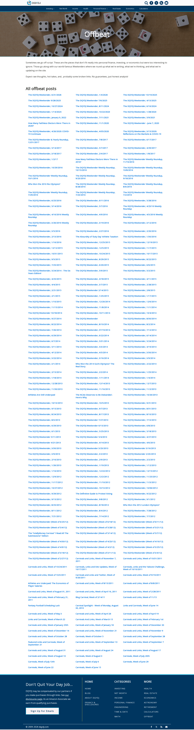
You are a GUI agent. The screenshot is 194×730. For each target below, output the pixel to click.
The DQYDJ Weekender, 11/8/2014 (92, 307)
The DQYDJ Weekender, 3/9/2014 (139, 358)
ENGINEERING (121, 707)
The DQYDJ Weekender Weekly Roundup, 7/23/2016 (95, 193)
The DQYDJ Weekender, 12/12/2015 (45, 248)
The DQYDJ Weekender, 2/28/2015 (139, 284)
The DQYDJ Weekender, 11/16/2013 (93, 389)
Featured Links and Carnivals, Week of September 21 (46, 643)
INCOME (118, 698)
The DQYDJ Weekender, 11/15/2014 (45, 307)
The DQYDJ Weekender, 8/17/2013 (92, 414)
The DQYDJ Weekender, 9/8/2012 (92, 499)
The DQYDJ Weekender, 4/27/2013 (139, 437)
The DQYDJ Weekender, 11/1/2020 (92, 123)
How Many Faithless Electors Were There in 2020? (49, 124)
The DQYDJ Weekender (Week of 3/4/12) (142, 553)
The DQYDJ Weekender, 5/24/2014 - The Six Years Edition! (49, 272)
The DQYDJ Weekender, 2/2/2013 (139, 459)
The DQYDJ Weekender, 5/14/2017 (44, 148)
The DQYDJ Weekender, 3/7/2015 (92, 284)
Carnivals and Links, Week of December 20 (143, 625)
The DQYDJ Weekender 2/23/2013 (139, 454)
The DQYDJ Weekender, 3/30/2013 (44, 448)
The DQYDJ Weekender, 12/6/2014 (139, 301)
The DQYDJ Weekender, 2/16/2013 (44, 459)
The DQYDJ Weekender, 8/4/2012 (92, 510)
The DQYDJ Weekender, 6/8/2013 (139, 425)
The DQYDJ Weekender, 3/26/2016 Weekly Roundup (48, 224)
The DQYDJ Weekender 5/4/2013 (91, 437)
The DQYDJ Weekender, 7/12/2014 (139, 330)
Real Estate (117, 9)
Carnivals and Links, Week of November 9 (143, 630)
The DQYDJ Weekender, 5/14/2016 (44, 206)
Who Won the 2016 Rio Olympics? (44, 184)
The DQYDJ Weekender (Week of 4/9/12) (47, 547)
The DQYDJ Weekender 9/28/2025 (44, 100)
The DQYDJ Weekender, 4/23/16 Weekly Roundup (142, 207)
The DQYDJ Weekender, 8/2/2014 (139, 324)
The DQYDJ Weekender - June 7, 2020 (141, 123)
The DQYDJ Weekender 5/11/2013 (44, 437)
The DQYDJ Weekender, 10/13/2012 (93, 488)
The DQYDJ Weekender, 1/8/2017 (139, 153)
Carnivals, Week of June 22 (40, 667)
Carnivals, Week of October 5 (89, 636)
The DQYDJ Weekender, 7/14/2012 (92, 516)
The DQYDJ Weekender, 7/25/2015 (44, 265)
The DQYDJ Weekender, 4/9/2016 (92, 214)
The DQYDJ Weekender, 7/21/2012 (44, 516)
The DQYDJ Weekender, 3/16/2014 (92, 358)
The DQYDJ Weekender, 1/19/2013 (92, 465)
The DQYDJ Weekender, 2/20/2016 (139, 231)
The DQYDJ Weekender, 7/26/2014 (44, 330)
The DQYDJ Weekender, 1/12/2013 (139, 465)
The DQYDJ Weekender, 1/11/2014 (92, 378)
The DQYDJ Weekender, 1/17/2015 (139, 296)
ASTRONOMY (150, 703)
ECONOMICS (150, 698)
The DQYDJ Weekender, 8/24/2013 (44, 414)
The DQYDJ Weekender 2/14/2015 (92, 290)
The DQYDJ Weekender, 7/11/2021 (92, 117)
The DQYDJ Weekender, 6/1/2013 (44, 431)
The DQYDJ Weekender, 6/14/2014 (139, 335)
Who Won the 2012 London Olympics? (141, 505)
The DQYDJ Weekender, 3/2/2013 (92, 454)
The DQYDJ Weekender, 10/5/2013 (92, 403)
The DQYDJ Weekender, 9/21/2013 (139, 403)
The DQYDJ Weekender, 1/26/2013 (44, 465)
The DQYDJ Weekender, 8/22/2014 (44, 324)
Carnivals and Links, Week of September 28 (144, 636)
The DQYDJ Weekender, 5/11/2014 (44, 347)
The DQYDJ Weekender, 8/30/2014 (139, 318)
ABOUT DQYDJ (92, 698)
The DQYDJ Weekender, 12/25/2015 (93, 242)
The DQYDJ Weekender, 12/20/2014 (93, 301)
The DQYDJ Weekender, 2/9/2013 (92, 459)
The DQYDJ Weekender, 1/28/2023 (139, 112)
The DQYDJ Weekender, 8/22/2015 (139, 259)
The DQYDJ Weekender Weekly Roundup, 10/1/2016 (48, 177)
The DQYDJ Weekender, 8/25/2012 (44, 505)
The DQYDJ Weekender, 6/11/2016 (92, 200)
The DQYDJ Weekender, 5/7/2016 (92, 206)
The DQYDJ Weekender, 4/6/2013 (139, 442)
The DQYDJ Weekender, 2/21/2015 (44, 290)
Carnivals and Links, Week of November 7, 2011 (96, 559)
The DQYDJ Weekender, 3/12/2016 (139, 223)
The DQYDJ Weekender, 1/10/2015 (44, 301)
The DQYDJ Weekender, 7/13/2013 (139, 420)
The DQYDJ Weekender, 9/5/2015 (44, 259)
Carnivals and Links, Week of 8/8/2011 (141, 583)
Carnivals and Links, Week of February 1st (143, 619)
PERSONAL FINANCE (124, 703)
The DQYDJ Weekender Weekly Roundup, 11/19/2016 (143, 160)
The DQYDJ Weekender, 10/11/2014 (93, 313)
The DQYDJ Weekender (87, 318)
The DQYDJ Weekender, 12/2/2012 (92, 476)
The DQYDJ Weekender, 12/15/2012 (140, 471)
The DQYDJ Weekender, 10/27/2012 (45, 488)
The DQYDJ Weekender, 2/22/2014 (139, 364)
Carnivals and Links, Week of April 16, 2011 (96, 591)
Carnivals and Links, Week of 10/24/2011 (47, 567)
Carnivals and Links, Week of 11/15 (140, 597)
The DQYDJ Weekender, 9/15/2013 (44, 408)
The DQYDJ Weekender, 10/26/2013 (140, 395)
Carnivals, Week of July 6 (87, 661)
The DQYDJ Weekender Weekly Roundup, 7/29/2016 (48, 193)
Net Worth (63, 9)
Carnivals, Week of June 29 (135, 661)
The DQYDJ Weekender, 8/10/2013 (139, 414)
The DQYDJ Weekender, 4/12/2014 (44, 352)
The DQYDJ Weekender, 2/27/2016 (92, 231)
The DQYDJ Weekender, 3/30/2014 (139, 352)
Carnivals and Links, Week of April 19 (141, 613)
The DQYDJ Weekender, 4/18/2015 (92, 279)
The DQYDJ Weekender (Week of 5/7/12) (142, 533)
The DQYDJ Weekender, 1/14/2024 (44, 112)
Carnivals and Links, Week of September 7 (143, 642)
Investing (49, 9)
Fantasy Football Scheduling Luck (44, 605)
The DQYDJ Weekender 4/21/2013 (44, 442)
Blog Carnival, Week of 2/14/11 (90, 597)
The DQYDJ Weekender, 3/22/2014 (44, 358)
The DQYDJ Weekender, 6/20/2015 (92, 265)
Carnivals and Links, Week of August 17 (142, 650)
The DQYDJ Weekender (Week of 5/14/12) (96, 533)
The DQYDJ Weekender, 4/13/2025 (139, 100)
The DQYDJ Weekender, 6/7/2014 (44, 341)
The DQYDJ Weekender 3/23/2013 (92, 448)
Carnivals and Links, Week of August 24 (94, 650)
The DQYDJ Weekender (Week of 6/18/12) (96, 522)
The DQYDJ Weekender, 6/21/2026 (44, 95)
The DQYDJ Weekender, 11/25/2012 (140, 476)
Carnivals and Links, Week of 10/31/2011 (142, 558)
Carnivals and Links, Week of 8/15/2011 (94, 583)
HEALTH (148, 689)
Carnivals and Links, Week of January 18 (95, 625)
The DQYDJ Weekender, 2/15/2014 (44, 372)
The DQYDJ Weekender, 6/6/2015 (139, 265)
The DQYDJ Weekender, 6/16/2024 (139, 106)
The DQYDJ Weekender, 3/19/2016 (92, 223)
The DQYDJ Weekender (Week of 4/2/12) (95, 547)
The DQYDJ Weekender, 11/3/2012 (139, 482)
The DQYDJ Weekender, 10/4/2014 (139, 313)
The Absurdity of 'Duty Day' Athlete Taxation (97, 236)
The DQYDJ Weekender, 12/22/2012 (93, 471)
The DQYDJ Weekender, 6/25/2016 (44, 200)
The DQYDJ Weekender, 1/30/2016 (139, 236)
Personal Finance (99, 9)
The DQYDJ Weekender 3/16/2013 (139, 448)
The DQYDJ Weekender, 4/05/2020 (92, 131)
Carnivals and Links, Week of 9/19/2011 (142, 575)
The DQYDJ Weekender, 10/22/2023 (93, 112)
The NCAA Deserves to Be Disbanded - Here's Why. (94, 396)
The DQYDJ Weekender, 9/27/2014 (44, 318)
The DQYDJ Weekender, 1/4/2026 (92, 95)
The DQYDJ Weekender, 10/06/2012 (140, 488)
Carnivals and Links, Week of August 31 (47, 650)
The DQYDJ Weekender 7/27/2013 (92, 420)
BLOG (88, 693)
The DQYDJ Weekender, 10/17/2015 (140, 253)
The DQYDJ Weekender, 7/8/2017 (92, 139)
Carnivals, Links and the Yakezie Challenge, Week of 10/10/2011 (144, 568)
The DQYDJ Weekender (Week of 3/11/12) (96, 553)
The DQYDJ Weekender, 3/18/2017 (44, 153)
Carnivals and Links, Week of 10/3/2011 (47, 575)
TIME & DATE (121, 712)
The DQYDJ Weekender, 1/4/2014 (139, 378)
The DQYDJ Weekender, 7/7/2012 (139, 516)
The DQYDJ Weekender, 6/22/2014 (92, 335)
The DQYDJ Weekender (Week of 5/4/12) (47, 527)
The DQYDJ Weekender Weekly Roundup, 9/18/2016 (143, 177)
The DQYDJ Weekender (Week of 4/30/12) (48, 541)
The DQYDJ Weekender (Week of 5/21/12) (143, 527)
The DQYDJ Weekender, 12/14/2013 (93, 383)
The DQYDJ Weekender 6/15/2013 (92, 425)
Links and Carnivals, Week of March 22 (46, 619)
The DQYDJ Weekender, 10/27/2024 (45, 106)
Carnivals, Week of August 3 (89, 656)
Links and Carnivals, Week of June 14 (140, 605)
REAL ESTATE (150, 693)
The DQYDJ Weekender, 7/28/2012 (139, 510)
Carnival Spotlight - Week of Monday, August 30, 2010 (97, 606)
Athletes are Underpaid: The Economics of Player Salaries (48, 584)
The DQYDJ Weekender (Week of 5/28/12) (96, 527)
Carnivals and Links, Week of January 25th (48, 625)
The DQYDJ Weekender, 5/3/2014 (92, 347)
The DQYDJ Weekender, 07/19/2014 (93, 330)
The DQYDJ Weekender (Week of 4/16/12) (143, 541)
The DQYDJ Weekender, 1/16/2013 (44, 471)
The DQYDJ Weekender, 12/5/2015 (92, 248)
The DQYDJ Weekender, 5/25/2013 (92, 431)
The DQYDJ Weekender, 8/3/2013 (44, 420)
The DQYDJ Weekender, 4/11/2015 (139, 279)
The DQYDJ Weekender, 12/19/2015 (140, 242)
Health (85, 9)
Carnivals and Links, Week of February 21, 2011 (48, 598)
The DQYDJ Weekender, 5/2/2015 (139, 270)
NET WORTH (120, 693)
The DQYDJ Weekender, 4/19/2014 (139, 347)
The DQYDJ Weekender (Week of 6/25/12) (48, 522)
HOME (88, 689)
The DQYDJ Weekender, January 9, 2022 (47, 117)
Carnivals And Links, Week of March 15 (94, 619)
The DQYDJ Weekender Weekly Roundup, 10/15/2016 (95, 168)
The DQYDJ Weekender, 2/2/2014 (92, 372)
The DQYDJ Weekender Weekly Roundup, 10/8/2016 (143, 168)
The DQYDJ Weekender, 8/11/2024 (92, 106)
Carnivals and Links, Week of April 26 (93, 613)
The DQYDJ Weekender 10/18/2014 (45, 313)
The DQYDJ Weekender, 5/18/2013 (139, 431)
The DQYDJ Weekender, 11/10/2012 (93, 482)
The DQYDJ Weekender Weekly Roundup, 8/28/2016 (95, 185)
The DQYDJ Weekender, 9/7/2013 (92, 408)
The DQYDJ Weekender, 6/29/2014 (44, 335)
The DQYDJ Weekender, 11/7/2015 (139, 248)
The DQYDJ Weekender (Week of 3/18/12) (48, 553)
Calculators (143, 9)
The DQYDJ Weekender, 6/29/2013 (44, 425)
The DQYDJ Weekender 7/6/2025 (91, 100)
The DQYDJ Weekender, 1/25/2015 (92, 296)
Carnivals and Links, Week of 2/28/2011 (142, 591)
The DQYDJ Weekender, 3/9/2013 (44, 454)
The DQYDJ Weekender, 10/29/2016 (45, 167)
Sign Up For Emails (42, 711)
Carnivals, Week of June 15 (88, 667)
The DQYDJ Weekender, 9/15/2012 (44, 499)
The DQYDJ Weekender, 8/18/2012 (92, 505)
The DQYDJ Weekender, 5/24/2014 (139, 341)
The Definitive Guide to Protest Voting (94, 493)
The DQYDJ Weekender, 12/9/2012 (44, 476)
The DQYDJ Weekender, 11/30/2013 (45, 389)
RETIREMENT (150, 707)
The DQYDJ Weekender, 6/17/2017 (139, 139)
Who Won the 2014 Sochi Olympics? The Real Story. (95, 365)
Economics (130, 9)
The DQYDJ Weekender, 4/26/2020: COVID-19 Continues (48, 132)
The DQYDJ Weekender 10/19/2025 (140, 95)
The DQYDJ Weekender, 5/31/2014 (92, 341)
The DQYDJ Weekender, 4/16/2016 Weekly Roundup (48, 215)
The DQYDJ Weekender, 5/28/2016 (139, 200)
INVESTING (119, 689)
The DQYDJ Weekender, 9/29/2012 (44, 493)
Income (75, 9)
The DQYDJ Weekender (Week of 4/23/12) (96, 541)
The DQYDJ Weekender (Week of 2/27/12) (48, 558)
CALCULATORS (151, 712)
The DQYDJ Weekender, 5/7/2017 (92, 148)
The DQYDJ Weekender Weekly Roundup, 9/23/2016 (95, 177)
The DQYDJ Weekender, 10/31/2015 (45, 253)
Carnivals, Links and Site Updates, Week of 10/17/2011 (96, 568)
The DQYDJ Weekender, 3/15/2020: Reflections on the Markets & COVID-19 (142, 132)
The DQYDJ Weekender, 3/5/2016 (44, 231)
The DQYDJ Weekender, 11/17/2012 (45, 482)
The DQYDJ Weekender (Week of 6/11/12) (143, 522)
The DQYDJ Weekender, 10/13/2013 (45, 403)
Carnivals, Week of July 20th (136, 656)
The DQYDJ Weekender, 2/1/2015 (44, 296)
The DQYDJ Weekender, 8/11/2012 (44, 510)
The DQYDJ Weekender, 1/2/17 (43, 159)
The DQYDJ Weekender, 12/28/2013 (45, 383)
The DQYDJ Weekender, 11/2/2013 (139, 389)
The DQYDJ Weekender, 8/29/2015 (92, 259)
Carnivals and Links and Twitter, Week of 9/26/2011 (95, 576)
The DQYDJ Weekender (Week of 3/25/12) (143, 547)
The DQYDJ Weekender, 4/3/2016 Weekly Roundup (143, 215)
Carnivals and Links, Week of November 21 (96, 630)
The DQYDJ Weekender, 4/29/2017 (139, 148)
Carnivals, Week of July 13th (41, 661)
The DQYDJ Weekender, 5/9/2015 (92, 270)
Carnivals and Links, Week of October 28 (47, 636)
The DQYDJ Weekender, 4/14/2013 (92, 442)
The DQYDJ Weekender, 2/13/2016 (44, 236)
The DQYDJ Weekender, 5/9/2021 (139, 117)
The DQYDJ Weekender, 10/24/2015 (93, 253)
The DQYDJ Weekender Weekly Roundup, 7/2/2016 (143, 193)
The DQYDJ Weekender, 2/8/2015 (139, 290)
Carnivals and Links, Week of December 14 (48, 630)
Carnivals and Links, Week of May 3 (45, 613)
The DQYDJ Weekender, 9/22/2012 (139, 493)
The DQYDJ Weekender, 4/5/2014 (92, 352)
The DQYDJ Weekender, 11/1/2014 (139, 307)
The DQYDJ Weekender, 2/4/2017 (92, 153)
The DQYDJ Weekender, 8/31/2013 (139, 408)
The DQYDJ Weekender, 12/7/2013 (139, 383)
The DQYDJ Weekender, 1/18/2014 (44, 378)
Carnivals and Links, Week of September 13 (96, 642)
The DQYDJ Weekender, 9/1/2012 (139, 499)
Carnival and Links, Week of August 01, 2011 (49, 591)
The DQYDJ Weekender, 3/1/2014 (44, 364)
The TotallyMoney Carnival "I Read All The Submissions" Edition (48, 534)
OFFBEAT (148, 716)
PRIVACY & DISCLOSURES (92, 704)
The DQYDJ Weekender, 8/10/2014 (92, 324)
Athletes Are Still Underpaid (41, 395)
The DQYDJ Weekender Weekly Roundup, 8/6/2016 (143, 185)
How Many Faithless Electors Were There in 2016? (97, 160)
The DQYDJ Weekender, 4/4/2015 (44, 284)
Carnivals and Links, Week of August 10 (47, 656)
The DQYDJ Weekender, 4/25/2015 (44, 279)
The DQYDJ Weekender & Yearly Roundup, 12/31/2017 (48, 141)
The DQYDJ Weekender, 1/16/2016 (44, 242)
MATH (117, 716)
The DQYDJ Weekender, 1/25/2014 (139, 372)
